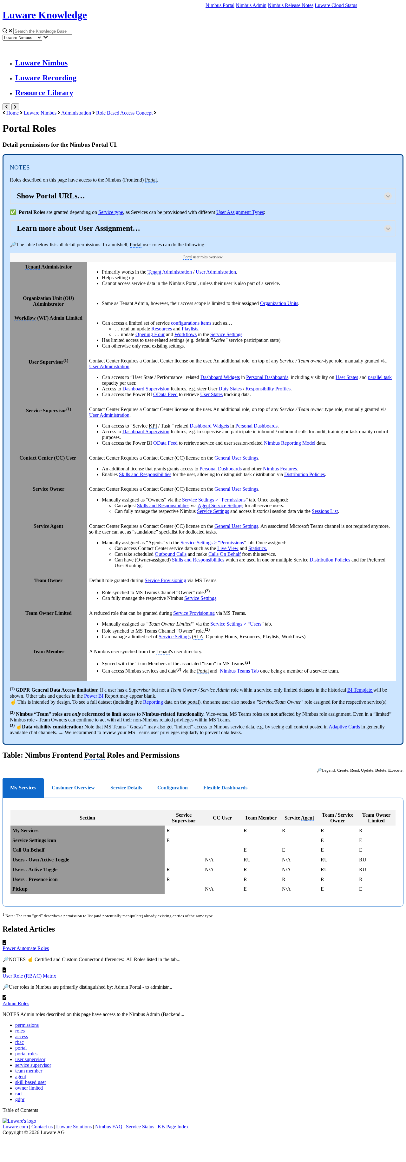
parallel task (380, 377)
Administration (76, 113)
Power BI (93, 696)
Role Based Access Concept (124, 113)
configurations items (191, 323)
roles (20, 1030)
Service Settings (226, 334)
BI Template (360, 690)
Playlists (190, 328)
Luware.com (15, 1126)
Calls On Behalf (224, 554)
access (21, 1036)
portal (21, 1048)
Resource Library (44, 93)
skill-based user (30, 1082)
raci (19, 1093)
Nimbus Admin (251, 5)
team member (28, 1070)
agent (20, 1076)
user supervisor (30, 1059)
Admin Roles (16, 1003)
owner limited (29, 1088)
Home (12, 113)
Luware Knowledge (45, 15)
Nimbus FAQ (108, 1126)
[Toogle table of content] (15, 106)
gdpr (19, 1099)
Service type (110, 212)
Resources (161, 328)
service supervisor (33, 1065)
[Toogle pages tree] (6, 106)
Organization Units (279, 303)
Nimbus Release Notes (290, 5)
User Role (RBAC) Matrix (29, 976)
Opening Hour (150, 334)
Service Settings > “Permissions (214, 499)
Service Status (140, 1126)
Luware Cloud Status (336, 5)
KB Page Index (173, 1126)
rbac (19, 1042)
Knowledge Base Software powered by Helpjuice (203, 1147)
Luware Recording (45, 78)
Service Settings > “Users (235, 624)
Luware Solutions (74, 1126)
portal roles (26, 1053)
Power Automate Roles (26, 948)
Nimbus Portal (220, 5)
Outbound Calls (171, 554)
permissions (27, 1025)
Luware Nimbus (41, 63)
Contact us (42, 1126)
